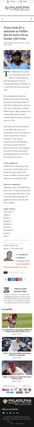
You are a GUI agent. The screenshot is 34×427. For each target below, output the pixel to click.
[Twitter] (13, 279)
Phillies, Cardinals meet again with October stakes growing (17, 377)
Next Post (27, 386)
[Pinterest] (16, 279)
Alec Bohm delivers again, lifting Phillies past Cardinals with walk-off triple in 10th (17, 330)
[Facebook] (9, 279)
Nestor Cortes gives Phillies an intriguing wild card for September (17, 354)
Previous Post (8, 386)
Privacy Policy (20, 423)
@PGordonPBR (16, 248)
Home (12, 423)
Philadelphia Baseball (13, 272)
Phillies (21, 272)
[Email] (20, 279)
